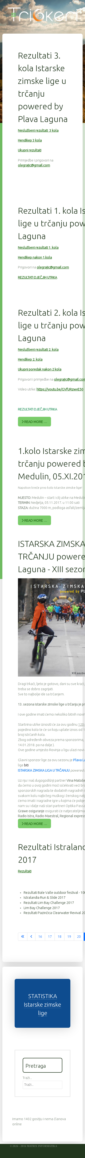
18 (59, 936)
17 (50, 936)
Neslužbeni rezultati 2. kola (38, 349)
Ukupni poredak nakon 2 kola (39, 369)
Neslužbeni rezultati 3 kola (38, 130)
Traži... (27, 1078)
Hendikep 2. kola (30, 359)
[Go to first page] (22, 937)
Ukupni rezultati (29, 150)
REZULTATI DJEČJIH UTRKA (37, 277)
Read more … (35, 422)
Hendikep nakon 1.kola (35, 257)
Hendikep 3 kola (30, 140)
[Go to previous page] (31, 937)
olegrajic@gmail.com (34, 165)
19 (69, 936)
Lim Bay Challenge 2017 (42, 908)
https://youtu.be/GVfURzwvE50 (60, 389)
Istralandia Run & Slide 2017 (44, 897)
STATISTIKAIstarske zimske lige (42, 1004)
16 (40, 936)
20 (79, 936)
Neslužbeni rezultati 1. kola (38, 247)
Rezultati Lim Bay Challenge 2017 (49, 903)
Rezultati (24, 871)
